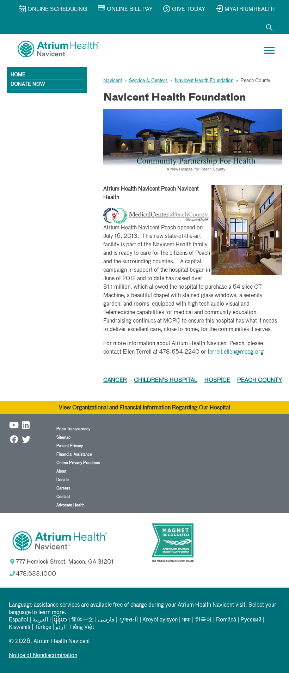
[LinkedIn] (26, 424)
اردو (60, 627)
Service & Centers (148, 80)
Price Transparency (73, 429)
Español (18, 620)
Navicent (112, 80)
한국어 (203, 620)
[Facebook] (14, 439)
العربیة (40, 620)
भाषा (186, 620)
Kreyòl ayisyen (160, 620)
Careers (63, 488)
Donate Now (28, 84)
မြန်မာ (59, 620)
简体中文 (82, 620)
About (61, 471)
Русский (251, 620)
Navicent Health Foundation (204, 80)
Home (18, 74)
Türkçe (43, 627)
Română (226, 620)
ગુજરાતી (128, 620)
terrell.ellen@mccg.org (236, 352)
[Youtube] (14, 424)
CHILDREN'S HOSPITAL (165, 380)
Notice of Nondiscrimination (43, 656)
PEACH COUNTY (259, 380)
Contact (63, 497)
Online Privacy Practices (78, 463)
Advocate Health (70, 505)
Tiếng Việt (81, 627)
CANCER (115, 380)
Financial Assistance (74, 454)
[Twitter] (26, 439)
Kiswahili (19, 627)
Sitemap (63, 437)
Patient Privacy (69, 446)
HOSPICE (217, 380)
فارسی (106, 620)
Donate (62, 480)
